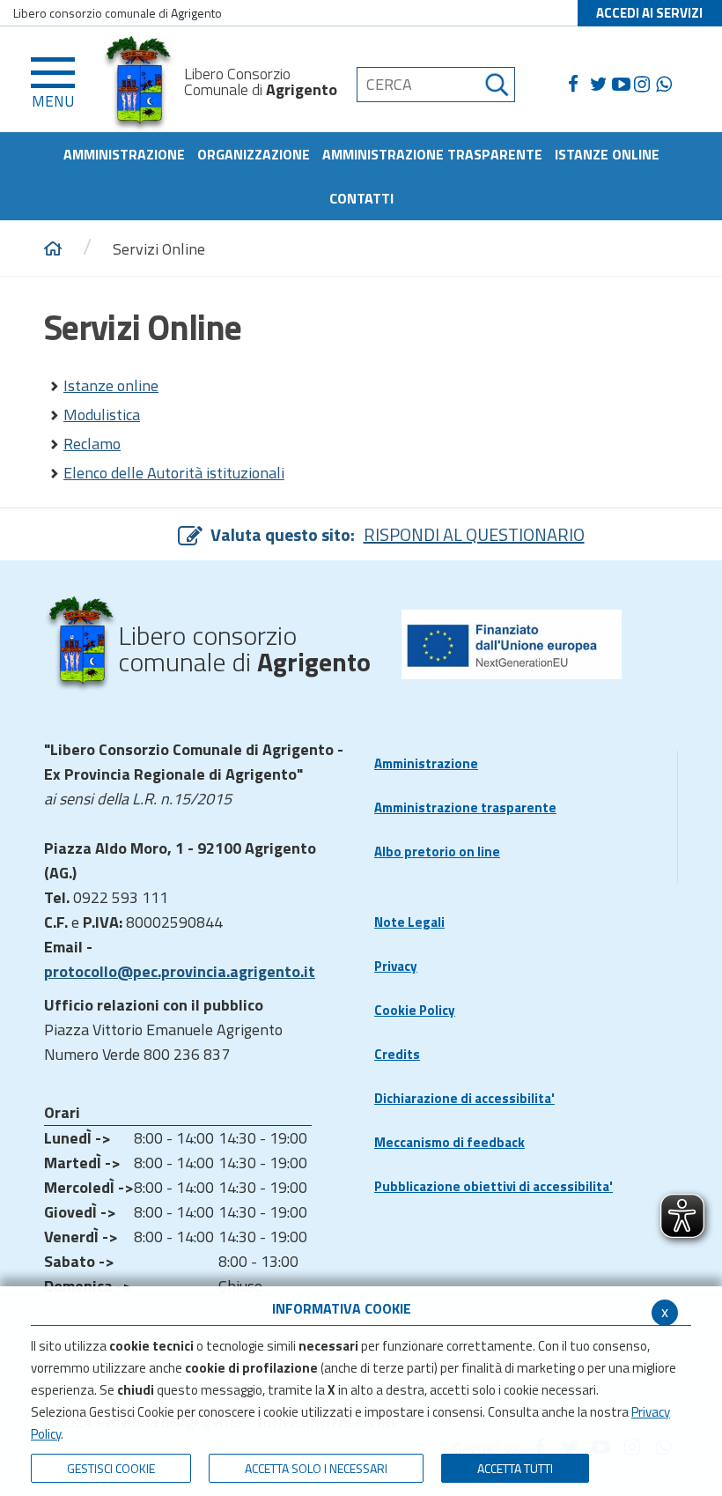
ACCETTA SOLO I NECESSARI (316, 1468)
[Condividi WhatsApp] (667, 84)
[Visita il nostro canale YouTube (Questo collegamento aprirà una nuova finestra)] (623, 84)
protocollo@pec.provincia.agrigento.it (179, 971)
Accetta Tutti (515, 1468)
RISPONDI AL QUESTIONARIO (474, 534)
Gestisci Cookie (111, 1468)
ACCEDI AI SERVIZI (649, 13)
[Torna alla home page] (53, 249)
